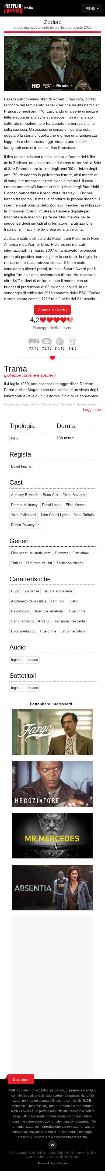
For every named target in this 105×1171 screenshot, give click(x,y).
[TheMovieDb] (46, 340)
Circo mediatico (23, 631)
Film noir (57, 601)
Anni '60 (44, 621)
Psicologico (20, 611)
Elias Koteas (76, 505)
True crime (77, 611)
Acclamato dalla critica (29, 601)
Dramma (61, 553)
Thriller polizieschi (70, 563)
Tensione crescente (70, 621)
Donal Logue (51, 505)
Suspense (31, 591)
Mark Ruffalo (84, 515)
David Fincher (22, 466)
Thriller (16, 563)
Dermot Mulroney (24, 505)
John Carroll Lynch (54, 515)
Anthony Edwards (24, 495)
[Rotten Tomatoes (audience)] (72, 340)
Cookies (62, 1163)
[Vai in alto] (52, 1145)
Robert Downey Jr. (25, 525)
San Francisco (22, 621)
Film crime (80, 553)
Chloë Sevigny (73, 495)
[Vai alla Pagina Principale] (13, 9)
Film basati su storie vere (31, 553)
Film (14, 438)
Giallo (73, 601)
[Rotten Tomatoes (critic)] (59, 340)
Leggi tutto (92, 409)
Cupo (15, 591)
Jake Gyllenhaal (23, 515)
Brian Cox (50, 495)
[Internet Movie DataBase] (33, 340)
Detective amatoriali (48, 611)
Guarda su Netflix (52, 310)
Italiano (32, 660)
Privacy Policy (46, 1163)
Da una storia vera (57, 591)
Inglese (16, 660)
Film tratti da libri (39, 563)
